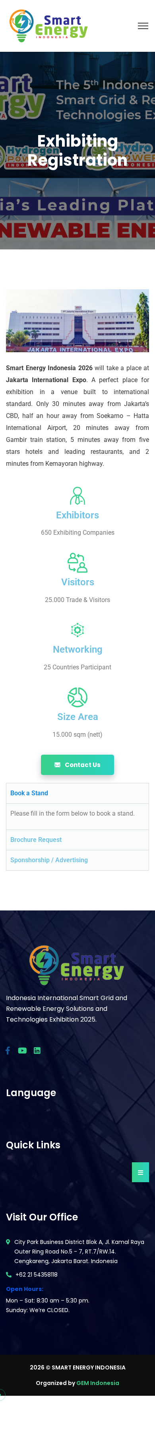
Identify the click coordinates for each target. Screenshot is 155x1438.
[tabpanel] (77, 816)
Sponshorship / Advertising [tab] (49, 860)
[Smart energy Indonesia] (47, 25)
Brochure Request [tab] (36, 840)
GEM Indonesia (97, 1383)
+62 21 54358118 (36, 1275)
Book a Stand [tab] (29, 793)
